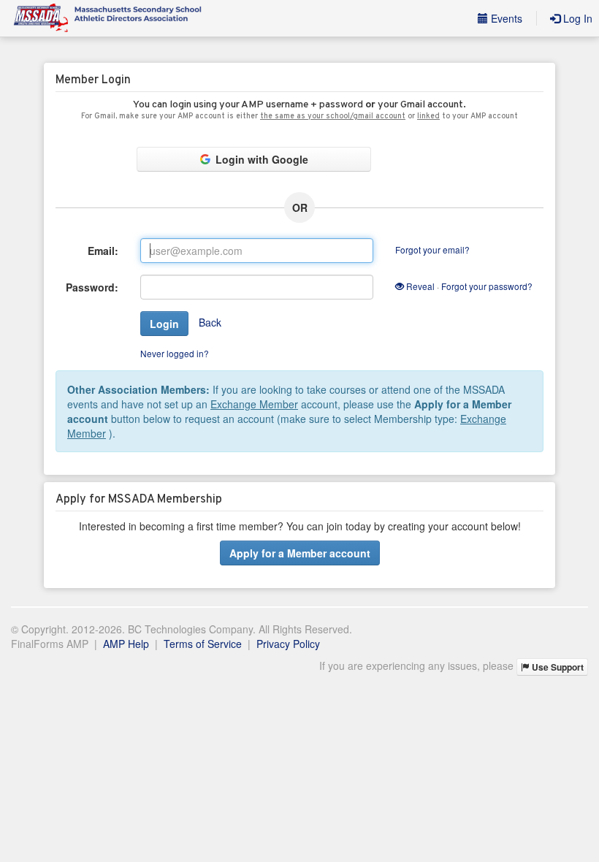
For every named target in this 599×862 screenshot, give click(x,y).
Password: (92, 287)
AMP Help (126, 643)
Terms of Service (203, 643)
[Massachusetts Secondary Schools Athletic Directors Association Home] (106, 18)
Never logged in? (174, 353)
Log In (576, 18)
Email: (103, 250)
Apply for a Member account (299, 553)
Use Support (557, 667)
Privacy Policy (288, 643)
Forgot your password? (487, 286)
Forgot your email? (432, 249)
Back (210, 322)
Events (505, 18)
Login (164, 323)
